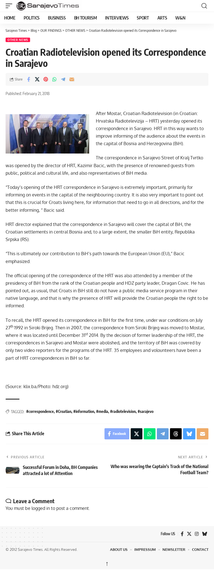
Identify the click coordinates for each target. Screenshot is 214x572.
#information (83, 411)
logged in (40, 508)
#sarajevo (146, 411)
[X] (189, 534)
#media (102, 411)
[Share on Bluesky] (189, 433)
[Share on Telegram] (63, 79)
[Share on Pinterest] (46, 79)
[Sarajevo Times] (79, 6)
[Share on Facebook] (28, 79)
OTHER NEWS (18, 40)
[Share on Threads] (176, 433)
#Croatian (63, 411)
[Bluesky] (204, 534)
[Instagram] (196, 534)
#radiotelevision (123, 411)
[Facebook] (182, 534)
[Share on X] (37, 79)
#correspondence (40, 411)
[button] (10, 6)
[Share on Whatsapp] (54, 79)
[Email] (72, 79)
